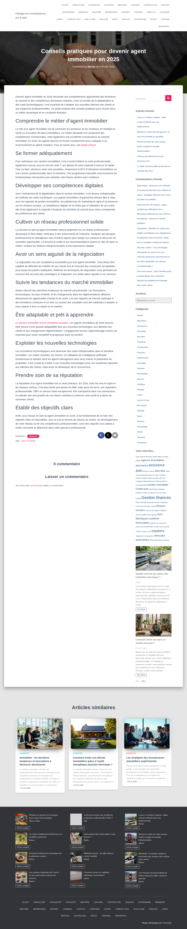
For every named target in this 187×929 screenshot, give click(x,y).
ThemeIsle (167, 923)
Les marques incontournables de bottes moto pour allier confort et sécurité (153, 876)
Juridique (138, 12)
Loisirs (60, 19)
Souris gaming (152, 515)
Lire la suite (25, 788)
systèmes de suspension (158, 523)
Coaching (135, 5)
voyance (157, 531)
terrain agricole (164, 526)
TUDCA (138, 531)
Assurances (94, 5)
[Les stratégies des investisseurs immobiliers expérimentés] (146, 733)
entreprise (139, 493)
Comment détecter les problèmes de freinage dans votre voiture (152, 280)
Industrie (96, 12)
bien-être (122, 5)
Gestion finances (156, 497)
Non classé (90, 19)
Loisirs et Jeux (74, 19)
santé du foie (149, 510)
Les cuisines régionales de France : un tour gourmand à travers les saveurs (44, 875)
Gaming (138, 498)
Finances (165, 5)
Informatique (111, 12)
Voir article (141, 609)
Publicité (104, 19)
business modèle (141, 478)
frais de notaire (161, 493)
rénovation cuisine (149, 506)
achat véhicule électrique (144, 457)
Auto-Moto (109, 5)
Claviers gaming (152, 478)
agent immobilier (28, 441)
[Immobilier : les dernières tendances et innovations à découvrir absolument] (40, 733)
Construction (150, 5)
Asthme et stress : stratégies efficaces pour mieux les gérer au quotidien (154, 194)
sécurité (156, 526)
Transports (163, 26)
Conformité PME (141, 485)
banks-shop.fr (88, 145)
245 (143, 681)
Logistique (164, 12)
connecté (34, 485)
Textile (153, 19)
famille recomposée (149, 493)
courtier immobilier (157, 484)
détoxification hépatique (157, 489)
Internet (126, 12)
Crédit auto (142, 488)
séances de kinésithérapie (144, 526)
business (162, 475)
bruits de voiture (153, 475)
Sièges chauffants (160, 510)
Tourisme (165, 19)
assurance (142, 465)
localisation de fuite (153, 502)
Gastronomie (68, 12)
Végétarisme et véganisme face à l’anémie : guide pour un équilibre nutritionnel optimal (154, 237)
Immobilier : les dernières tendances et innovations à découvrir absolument (35, 761)
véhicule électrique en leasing (159, 540)
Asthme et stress (148, 471)
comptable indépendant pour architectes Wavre (151, 481)
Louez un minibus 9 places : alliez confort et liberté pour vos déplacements (151, 122)
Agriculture (78, 5)
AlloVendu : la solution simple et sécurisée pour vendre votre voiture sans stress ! (154, 856)
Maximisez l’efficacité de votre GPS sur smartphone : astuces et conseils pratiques (154, 218)
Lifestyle (151, 12)
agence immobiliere (152, 460)
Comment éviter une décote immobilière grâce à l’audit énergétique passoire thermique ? (93, 761)
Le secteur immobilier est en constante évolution (41, 323)
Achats (65, 5)
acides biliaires (157, 457)
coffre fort (162, 478)
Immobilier (83, 12)
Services (126, 19)
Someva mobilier (141, 515)
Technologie (140, 19)
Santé (115, 19)
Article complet (23, 828)
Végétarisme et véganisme (144, 536)
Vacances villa (146, 531)
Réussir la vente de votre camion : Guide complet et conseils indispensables (152, 146)
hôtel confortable (141, 502)
